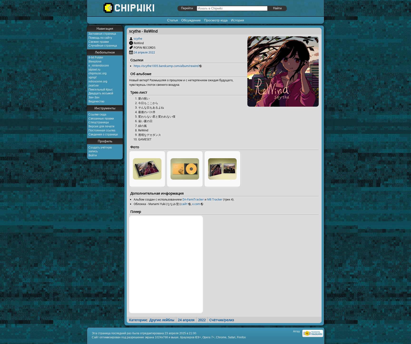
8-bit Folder (95, 57)
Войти (92, 155)
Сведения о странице (103, 134)
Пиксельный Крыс (100, 89)
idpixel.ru (94, 69)
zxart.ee (93, 85)
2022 (151, 52)
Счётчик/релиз (221, 320)
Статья (172, 20)
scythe (138, 39)
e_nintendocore (98, 65)
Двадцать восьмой (100, 93)
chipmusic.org (97, 73)
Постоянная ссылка (101, 130)
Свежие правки (98, 41)
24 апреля (141, 52)
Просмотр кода (216, 20)
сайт (184, 204)
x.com (196, 204)
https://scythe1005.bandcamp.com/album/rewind (166, 66)
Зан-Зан (93, 97)
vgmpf (92, 77)
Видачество (96, 101)
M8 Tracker (214, 199)
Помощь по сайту (100, 37)
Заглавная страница (102, 33)
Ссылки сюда (97, 114)
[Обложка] (283, 105)
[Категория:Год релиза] (131, 52)
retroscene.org (97, 81)
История (237, 20)
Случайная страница (102, 45)
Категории (138, 320)
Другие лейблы (161, 320)
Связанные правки (101, 118)
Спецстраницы (98, 122)
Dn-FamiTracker (193, 199)
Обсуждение (191, 20)
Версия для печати (101, 126)
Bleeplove (95, 61)
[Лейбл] (131, 48)
